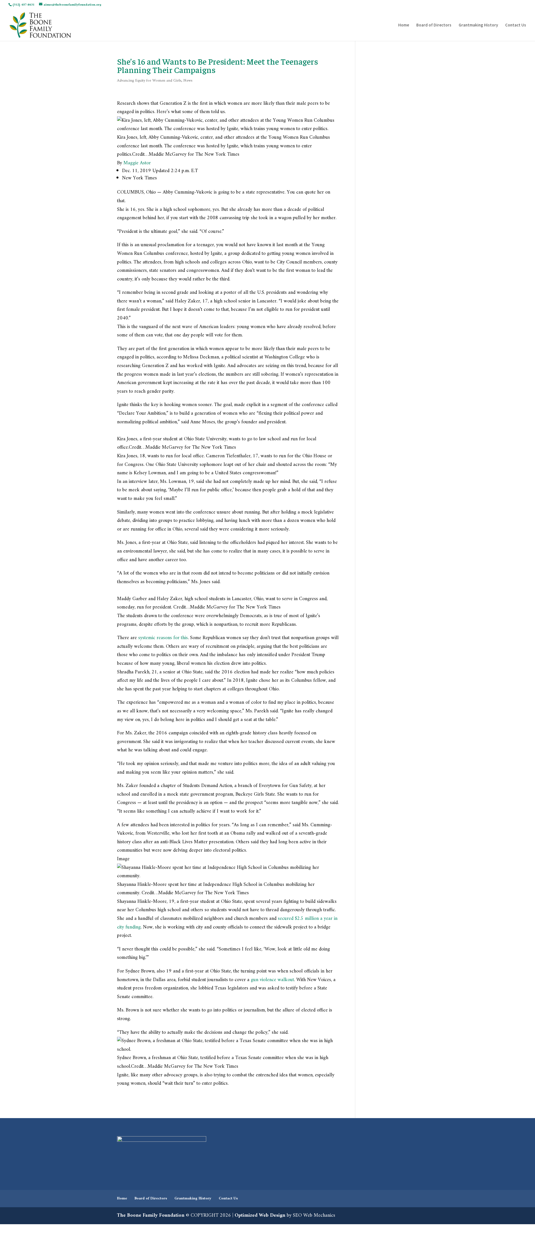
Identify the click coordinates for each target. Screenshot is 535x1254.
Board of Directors (433, 25)
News (188, 80)
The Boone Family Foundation (150, 1215)
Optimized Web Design (260, 1215)
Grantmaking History (478, 25)
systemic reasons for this (163, 638)
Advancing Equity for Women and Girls (149, 80)
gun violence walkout (272, 980)
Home (403, 25)
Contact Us (515, 25)
